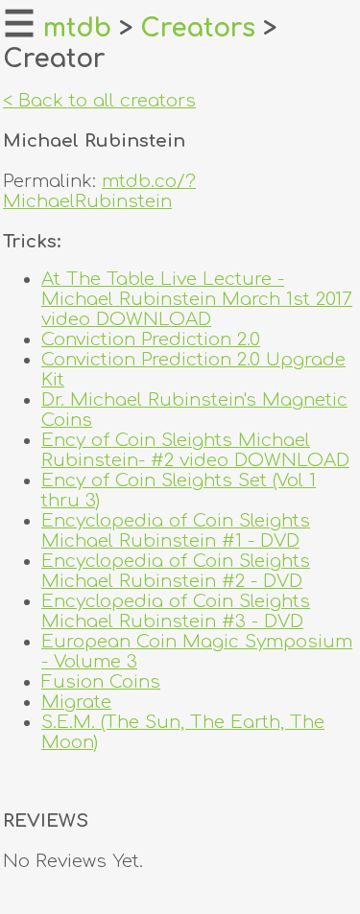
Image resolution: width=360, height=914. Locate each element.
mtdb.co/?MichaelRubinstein (99, 191)
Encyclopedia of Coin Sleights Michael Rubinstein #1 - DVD (175, 530)
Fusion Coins (100, 681)
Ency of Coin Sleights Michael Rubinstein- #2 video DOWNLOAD (195, 450)
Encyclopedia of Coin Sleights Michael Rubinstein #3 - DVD (175, 611)
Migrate (76, 701)
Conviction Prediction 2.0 (150, 339)
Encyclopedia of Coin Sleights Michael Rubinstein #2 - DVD (175, 571)
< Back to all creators (99, 100)
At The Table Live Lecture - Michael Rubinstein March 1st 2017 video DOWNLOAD (196, 299)
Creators (197, 28)
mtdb (77, 28)
